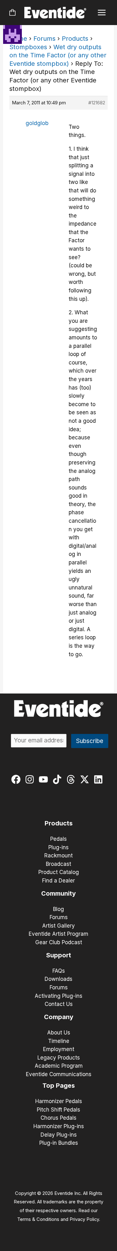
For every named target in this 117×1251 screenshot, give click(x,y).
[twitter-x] (86, 779)
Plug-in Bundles (58, 1143)
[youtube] (45, 779)
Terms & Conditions (38, 1219)
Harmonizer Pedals (58, 1101)
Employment (58, 1049)
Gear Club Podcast (58, 942)
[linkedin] (100, 779)
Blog (58, 909)
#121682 (96, 103)
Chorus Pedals (58, 1118)
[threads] (72, 779)
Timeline (58, 1041)
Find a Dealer (58, 880)
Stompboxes (28, 47)
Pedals (58, 839)
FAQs (58, 971)
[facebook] (17, 779)
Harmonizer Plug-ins (58, 1126)
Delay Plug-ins (59, 1135)
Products (75, 38)
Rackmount (58, 855)
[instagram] (31, 779)
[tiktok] (58, 779)
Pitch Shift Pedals (58, 1110)
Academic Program (59, 1066)
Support (58, 955)
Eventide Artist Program (58, 934)
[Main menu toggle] (102, 12)
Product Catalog (58, 872)
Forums (44, 38)
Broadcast (58, 864)
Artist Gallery (58, 926)
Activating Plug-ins (58, 996)
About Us (58, 1032)
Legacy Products (58, 1058)
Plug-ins (58, 847)
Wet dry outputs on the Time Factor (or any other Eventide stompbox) (57, 55)
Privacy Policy (84, 1219)
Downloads (58, 979)
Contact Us (59, 1004)
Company (58, 1017)
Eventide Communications (58, 1074)
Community (58, 893)
